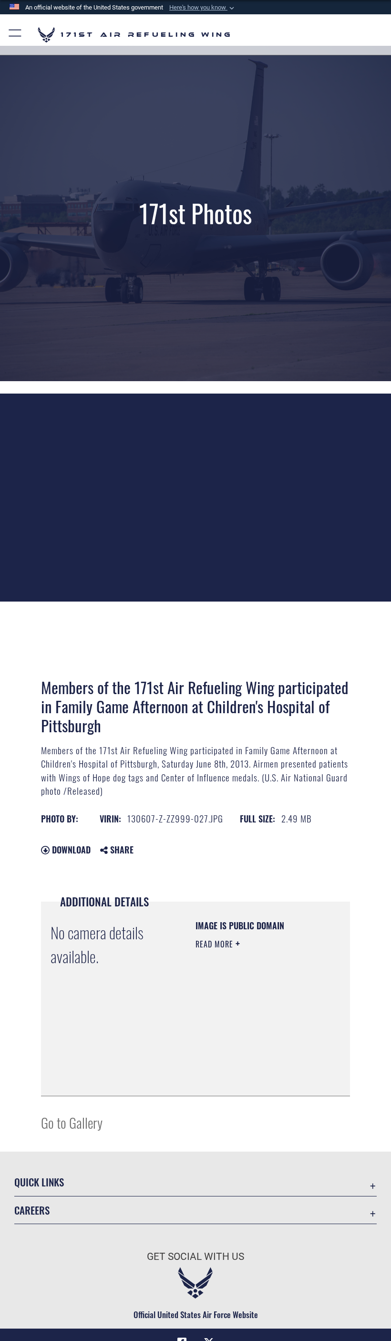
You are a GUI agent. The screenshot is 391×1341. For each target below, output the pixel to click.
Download (70, 849)
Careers (32, 1210)
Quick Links (39, 1182)
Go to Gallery (72, 1122)
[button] (202, 7)
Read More (216, 944)
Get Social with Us (195, 1256)
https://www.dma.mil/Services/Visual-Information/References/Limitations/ (253, 1064)
